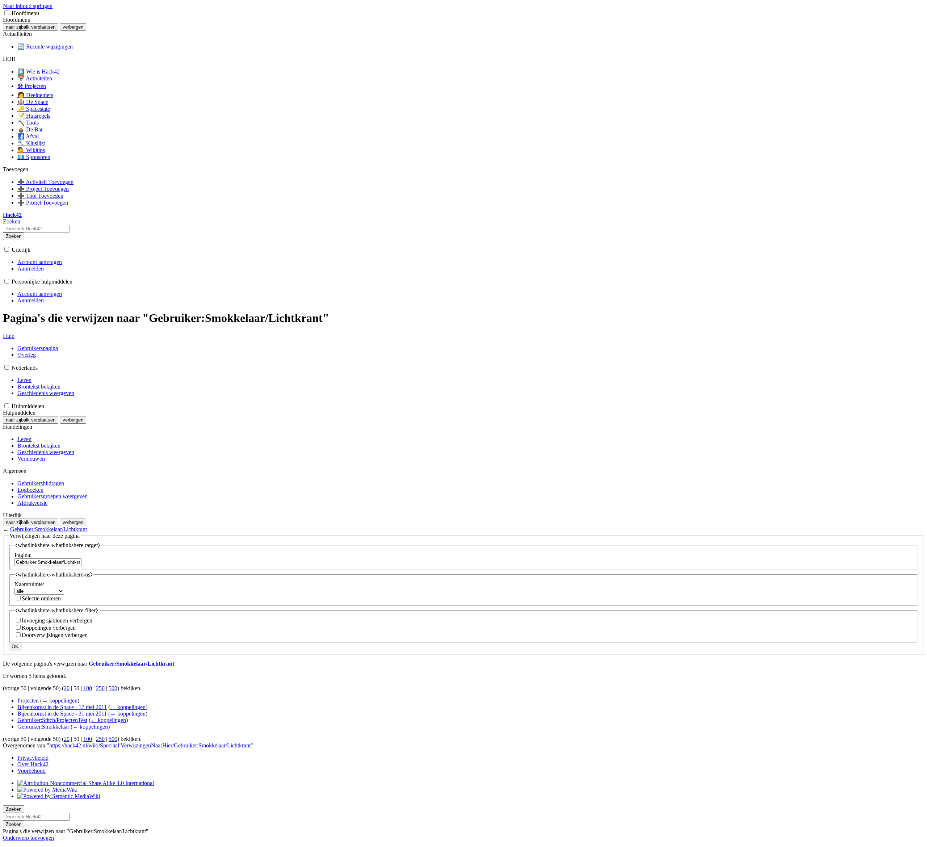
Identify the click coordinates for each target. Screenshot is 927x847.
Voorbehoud (31, 771)
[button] (6, 13)
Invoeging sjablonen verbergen (57, 620)
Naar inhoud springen (28, 6)
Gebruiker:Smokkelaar (43, 727)
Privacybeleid (33, 758)
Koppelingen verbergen (49, 628)
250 (100, 688)
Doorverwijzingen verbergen (55, 635)
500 (113, 688)
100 (87, 688)
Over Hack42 (33, 764)
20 (67, 688)
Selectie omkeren (41, 598)
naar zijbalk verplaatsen (30, 27)
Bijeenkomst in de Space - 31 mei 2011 (62, 713)
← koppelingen (59, 700)
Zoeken (13, 236)
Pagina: (23, 555)
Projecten (28, 700)
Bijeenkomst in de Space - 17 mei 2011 (62, 707)
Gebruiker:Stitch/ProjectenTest (52, 720)
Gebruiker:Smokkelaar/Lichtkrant (48, 529)
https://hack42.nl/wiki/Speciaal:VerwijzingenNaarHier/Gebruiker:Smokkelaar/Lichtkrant (150, 745)
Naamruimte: (29, 584)
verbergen (73, 27)
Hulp (8, 336)
